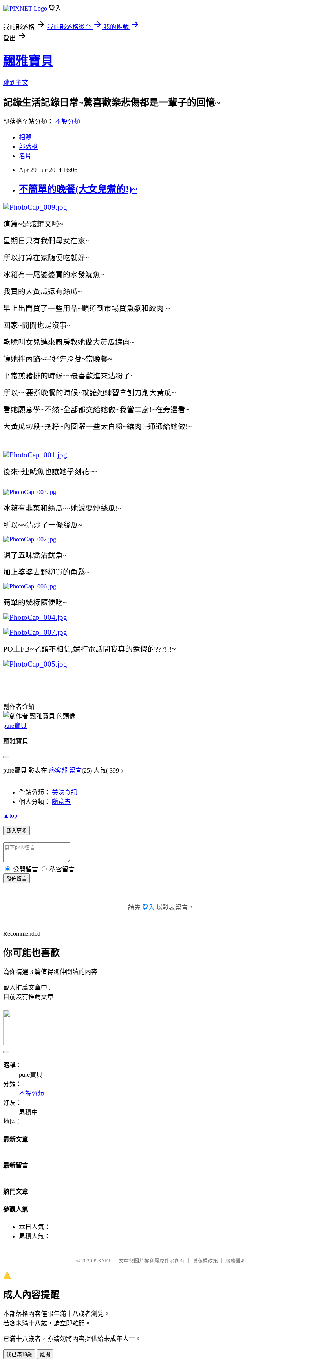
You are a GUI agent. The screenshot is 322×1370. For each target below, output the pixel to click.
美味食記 (64, 792)
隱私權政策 (205, 1261)
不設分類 (67, 121)
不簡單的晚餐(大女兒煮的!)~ (78, 189)
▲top (10, 815)
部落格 (28, 146)
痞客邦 (58, 770)
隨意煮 (61, 801)
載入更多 (16, 831)
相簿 (25, 137)
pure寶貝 (15, 725)
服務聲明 (235, 1261)
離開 (45, 1354)
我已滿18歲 (19, 1354)
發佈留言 (16, 879)
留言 (75, 770)
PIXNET (102, 1261)
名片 (25, 156)
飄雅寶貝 (28, 61)
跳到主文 (15, 82)
